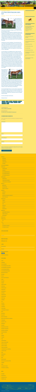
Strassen (22, 388)
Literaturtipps (3, 308)
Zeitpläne (2, 362)
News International (4, 316)
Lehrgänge (3, 170)
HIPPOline (3, 8)
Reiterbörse (4, 158)
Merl (15, 387)
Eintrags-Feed (3, 375)
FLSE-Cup (11, 386)
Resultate (2, 325)
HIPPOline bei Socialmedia (28, 44)
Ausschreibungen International (6, 267)
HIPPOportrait (3, 296)
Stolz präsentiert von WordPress (5, 390)
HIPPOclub (3, 286)
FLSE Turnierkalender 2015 (6, 173)
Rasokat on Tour (3, 321)
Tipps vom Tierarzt (4, 345)
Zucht (2, 364)
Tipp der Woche (3, 340)
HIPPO (4, 215)
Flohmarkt (3, 163)
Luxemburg (3, 102)
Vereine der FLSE (4, 178)
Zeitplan (17, 389)
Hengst (20, 386)
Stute (19, 102)
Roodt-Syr (15, 102)
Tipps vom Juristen (4, 343)
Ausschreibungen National (5, 269)
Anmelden (2, 373)
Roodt (12, 102)
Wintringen (4, 103)
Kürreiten (2, 303)
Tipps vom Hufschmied (4, 342)
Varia (2, 352)
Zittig (8, 103)
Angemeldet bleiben (5, 251)
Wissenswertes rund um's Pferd (6, 360)
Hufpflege (2, 299)
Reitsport (3, 388)
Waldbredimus (14, 389)
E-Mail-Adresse (4, 137)
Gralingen (20, 101)
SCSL (2, 333)
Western (2, 355)
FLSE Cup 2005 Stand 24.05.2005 (6, 108)
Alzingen (3, 101)
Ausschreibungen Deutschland (5, 265)
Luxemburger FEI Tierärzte (6, 180)
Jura (3, 203)
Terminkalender (4, 168)
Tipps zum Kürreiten (4, 347)
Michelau (8, 102)
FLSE (9, 386)
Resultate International (4, 328)
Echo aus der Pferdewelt (5, 277)
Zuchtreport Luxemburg (5, 10)
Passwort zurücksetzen (4, 254)
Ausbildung (4, 205)
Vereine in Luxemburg (5, 188)
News (2, 311)
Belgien (7, 101)
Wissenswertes (4, 208)
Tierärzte (3, 200)
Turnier (26, 388)
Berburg (11, 101)
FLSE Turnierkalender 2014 (6, 175)
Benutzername (3, 246)
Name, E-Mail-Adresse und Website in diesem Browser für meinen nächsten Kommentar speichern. (12, 147)
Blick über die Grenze (4, 272)
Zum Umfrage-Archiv (28, 27)
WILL (3, 220)
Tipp (2, 338)
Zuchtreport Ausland (22, 389)
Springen (2, 335)
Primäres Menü (35, 8)
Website (2, 141)
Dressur (29, 384)
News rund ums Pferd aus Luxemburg (7, 195)
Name (2, 133)
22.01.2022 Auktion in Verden (29, 46)
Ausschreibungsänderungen (5, 270)
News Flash (3, 313)
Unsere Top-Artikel (5, 213)
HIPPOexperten (3, 287)
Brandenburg (15, 101)
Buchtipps (2, 274)
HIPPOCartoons (3, 284)
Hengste (2, 282)
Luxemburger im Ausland (5, 309)
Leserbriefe (3, 306)
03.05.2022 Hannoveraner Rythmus (29, 39)
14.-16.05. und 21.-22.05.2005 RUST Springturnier (8, 111)
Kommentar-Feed (4, 377)
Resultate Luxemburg (4, 330)
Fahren (2, 279)
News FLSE (3, 193)
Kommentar (3, 121)
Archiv (2, 260)
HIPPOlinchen (3, 291)
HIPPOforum (3, 289)
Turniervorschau (3, 350)
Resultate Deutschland (4, 326)
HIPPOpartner (3, 294)
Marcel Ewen (13, 387)
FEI (7, 386)
